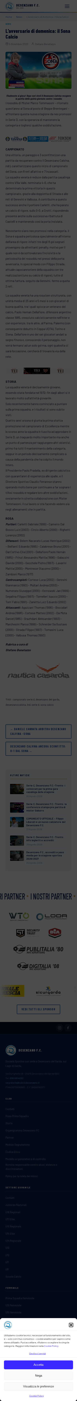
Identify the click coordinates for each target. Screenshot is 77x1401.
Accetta (38, 1364)
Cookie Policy (51, 1345)
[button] (71, 1325)
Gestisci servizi (37, 1353)
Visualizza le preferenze (38, 1386)
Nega (38, 1375)
